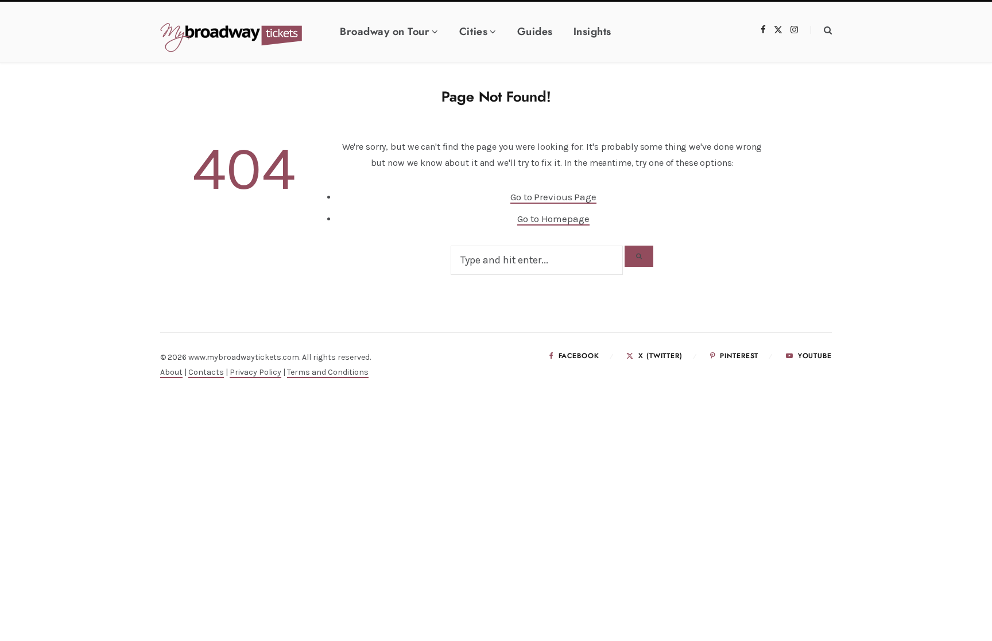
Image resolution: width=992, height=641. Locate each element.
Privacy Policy (255, 372)
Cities (473, 32)
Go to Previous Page (553, 197)
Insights (592, 32)
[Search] (821, 30)
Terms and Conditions (328, 372)
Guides (535, 32)
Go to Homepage (553, 218)
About (171, 372)
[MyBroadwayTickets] (246, 37)
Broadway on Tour (384, 32)
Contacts (206, 372)
